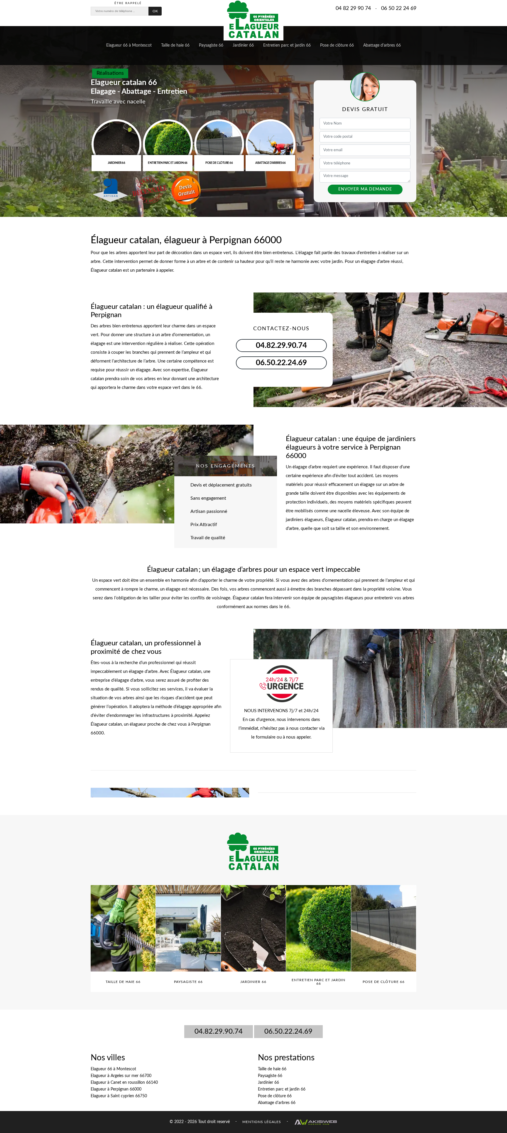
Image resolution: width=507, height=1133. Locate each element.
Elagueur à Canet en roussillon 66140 (124, 1083)
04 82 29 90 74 (353, 8)
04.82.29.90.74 (219, 1031)
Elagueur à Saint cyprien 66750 (119, 1096)
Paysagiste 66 (211, 45)
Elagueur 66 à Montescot (129, 45)
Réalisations (110, 73)
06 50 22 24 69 (398, 8)
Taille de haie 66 (175, 45)
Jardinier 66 (243, 45)
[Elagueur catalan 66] (253, 20)
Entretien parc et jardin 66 (287, 45)
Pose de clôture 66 (337, 45)
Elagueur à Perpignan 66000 (116, 1089)
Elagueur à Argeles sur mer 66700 (121, 1076)
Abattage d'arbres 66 (382, 45)
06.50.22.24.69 (288, 1031)
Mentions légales (261, 1121)
